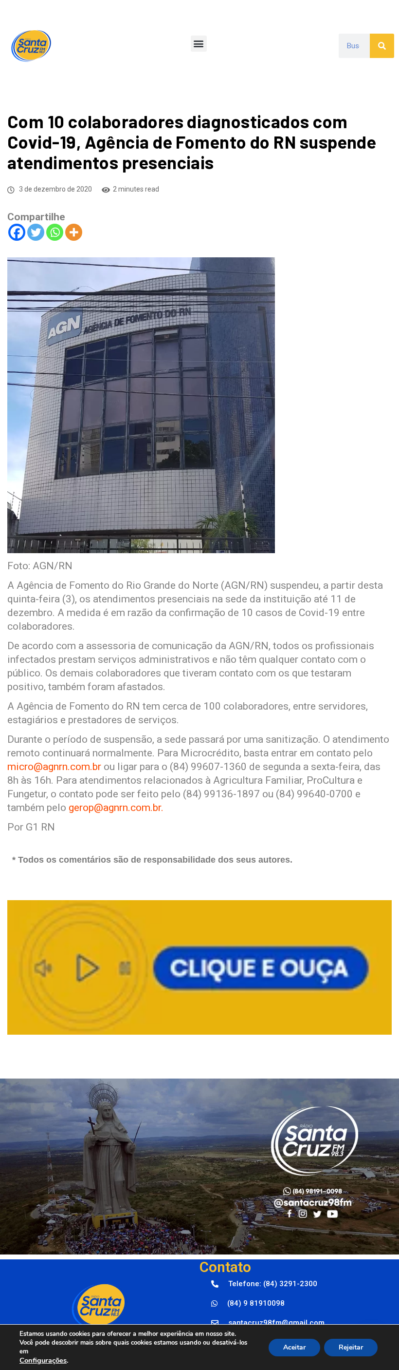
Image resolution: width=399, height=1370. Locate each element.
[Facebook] (16, 232)
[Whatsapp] (54, 232)
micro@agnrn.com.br (54, 766)
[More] (73, 232)
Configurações (43, 1360)
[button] (199, 44)
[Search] (382, 46)
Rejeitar (351, 1347)
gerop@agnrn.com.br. (116, 807)
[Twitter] (35, 232)
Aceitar (294, 1347)
